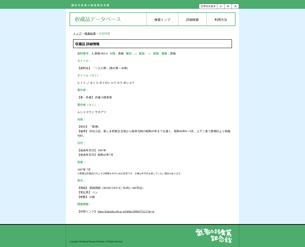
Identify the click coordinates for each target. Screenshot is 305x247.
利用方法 (220, 19)
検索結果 (90, 33)
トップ (77, 33)
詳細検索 (192, 19)
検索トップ (162, 19)
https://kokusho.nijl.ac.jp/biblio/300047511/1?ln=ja (126, 211)
